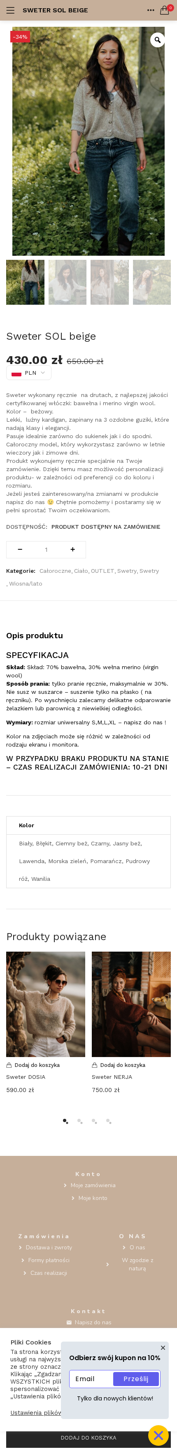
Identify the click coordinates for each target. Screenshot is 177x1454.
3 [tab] (93, 1120)
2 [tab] (79, 1120)
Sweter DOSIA (25, 1077)
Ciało (81, 570)
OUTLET (102, 570)
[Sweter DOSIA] (45, 1003)
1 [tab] (64, 1120)
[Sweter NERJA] (131, 1003)
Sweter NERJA (112, 1077)
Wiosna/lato (25, 583)
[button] (164, 10)
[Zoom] (157, 40)
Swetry (127, 570)
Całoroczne (55, 570)
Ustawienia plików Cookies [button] (49, 1413)
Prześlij (136, 1379)
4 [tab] (107, 1120)
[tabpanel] (45, 1029)
